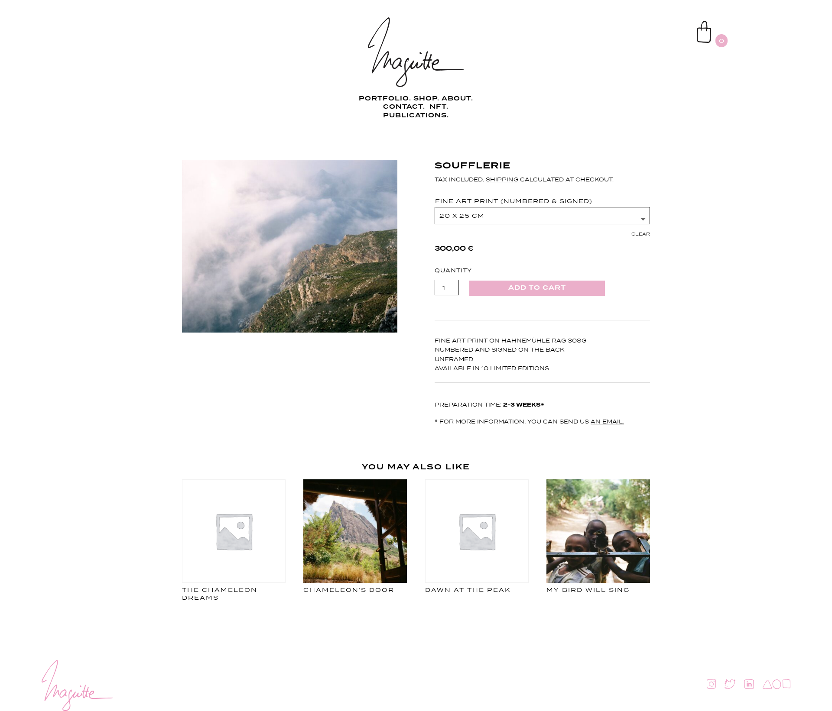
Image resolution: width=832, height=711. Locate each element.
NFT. (438, 107)
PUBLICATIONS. (416, 115)
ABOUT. (457, 98)
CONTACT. (405, 107)
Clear (640, 234)
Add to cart (537, 288)
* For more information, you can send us (529, 421)
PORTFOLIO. (386, 98)
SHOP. (426, 98)
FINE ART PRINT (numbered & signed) (513, 201)
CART (676, 24)
